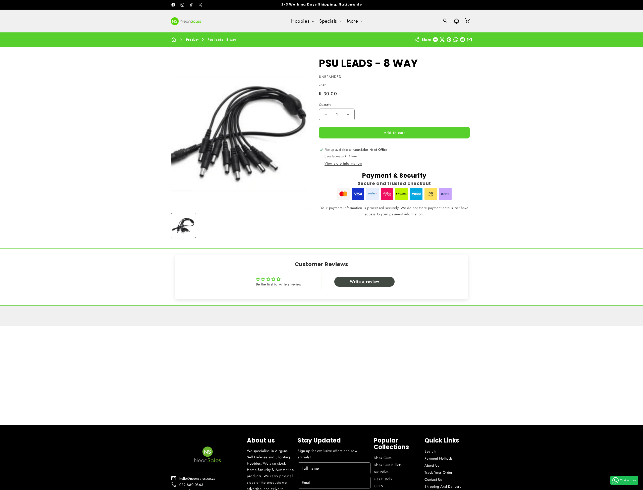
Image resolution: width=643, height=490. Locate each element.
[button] (302, 21)
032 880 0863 (191, 484)
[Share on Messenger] (435, 39)
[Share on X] (442, 39)
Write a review (364, 281)
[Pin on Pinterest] (449, 39)
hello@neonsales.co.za (197, 478)
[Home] (174, 39)
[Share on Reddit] (462, 39)
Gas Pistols (383, 478)
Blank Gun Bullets (388, 464)
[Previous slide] (176, 225)
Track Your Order (438, 472)
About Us (431, 465)
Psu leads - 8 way (221, 39)
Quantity (325, 104)
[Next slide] (300, 225)
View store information (343, 163)
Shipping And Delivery (442, 486)
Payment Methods (438, 458)
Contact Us (433, 479)
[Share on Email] (469, 39)
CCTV (378, 485)
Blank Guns (383, 457)
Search (430, 451)
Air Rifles (381, 471)
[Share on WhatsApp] (456, 39)
